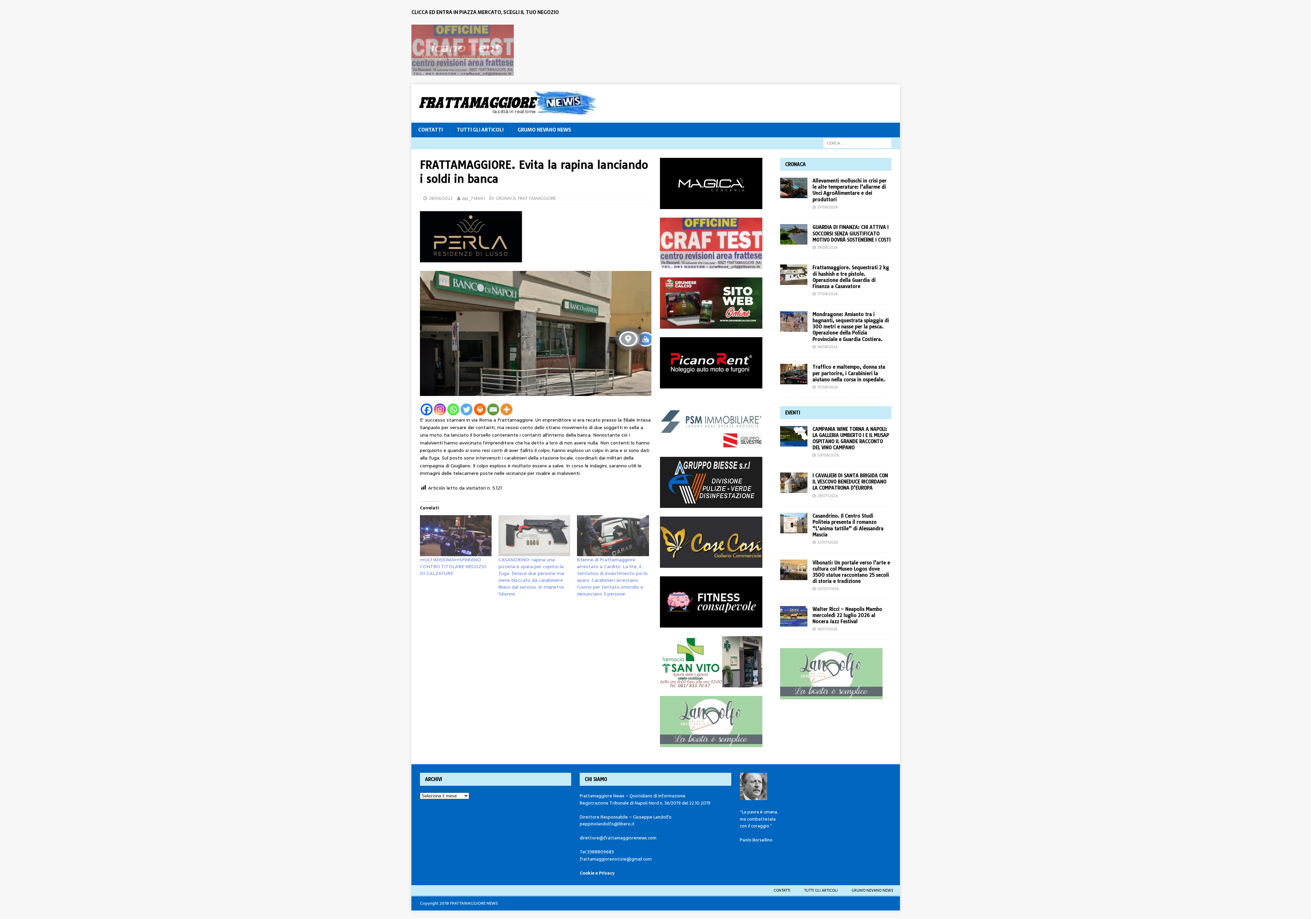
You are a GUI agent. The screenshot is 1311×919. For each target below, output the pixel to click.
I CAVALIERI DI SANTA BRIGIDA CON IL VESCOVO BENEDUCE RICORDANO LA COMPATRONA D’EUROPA (850, 481)
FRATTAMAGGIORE (537, 198)
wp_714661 (473, 198)
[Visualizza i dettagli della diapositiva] (462, 50)
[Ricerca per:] (857, 143)
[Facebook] (427, 409)
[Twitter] (467, 409)
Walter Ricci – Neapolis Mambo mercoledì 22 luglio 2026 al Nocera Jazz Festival (847, 615)
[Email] (493, 409)
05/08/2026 (828, 455)
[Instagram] (440, 409)
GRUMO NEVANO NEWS (544, 130)
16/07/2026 (827, 629)
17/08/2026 (827, 294)
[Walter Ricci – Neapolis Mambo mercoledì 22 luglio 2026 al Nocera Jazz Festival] (793, 616)
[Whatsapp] (453, 409)
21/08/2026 (827, 207)
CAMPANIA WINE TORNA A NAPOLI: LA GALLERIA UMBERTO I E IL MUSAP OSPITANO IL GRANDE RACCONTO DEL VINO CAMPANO (851, 438)
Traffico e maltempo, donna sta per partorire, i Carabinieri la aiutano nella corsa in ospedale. (849, 373)
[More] (506, 409)
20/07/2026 (827, 589)
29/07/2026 (827, 496)
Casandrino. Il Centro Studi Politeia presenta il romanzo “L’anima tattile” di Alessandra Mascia (848, 525)
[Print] (480, 409)
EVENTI (792, 413)
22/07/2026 (827, 542)
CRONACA (506, 198)
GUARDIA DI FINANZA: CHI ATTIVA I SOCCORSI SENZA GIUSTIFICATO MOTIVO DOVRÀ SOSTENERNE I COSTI (852, 233)
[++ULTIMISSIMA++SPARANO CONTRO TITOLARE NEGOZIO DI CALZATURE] (456, 535)
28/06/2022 (441, 198)
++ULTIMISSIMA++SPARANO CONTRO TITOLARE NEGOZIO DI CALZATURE (453, 566)
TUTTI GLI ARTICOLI (480, 130)
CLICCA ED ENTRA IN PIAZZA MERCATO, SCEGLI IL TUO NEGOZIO (485, 12)
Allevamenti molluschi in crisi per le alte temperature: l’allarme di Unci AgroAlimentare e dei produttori (850, 190)
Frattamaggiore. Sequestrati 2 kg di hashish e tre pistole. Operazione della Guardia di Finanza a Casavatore (851, 276)
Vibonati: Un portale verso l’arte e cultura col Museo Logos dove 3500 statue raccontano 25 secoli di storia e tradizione (851, 572)
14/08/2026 (827, 347)
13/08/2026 (827, 387)
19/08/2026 (827, 247)
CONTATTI (430, 130)
